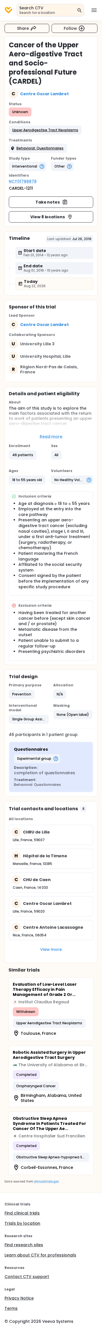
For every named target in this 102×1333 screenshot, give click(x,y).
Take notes (47, 202)
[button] (45, 130)
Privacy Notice (19, 1298)
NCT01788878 (23, 181)
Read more (51, 436)
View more (51, 949)
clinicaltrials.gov (46, 1181)
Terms (11, 1308)
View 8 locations (47, 217)
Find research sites (24, 1245)
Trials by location (22, 1223)
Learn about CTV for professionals (40, 1255)
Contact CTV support (27, 1276)
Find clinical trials (22, 1213)
